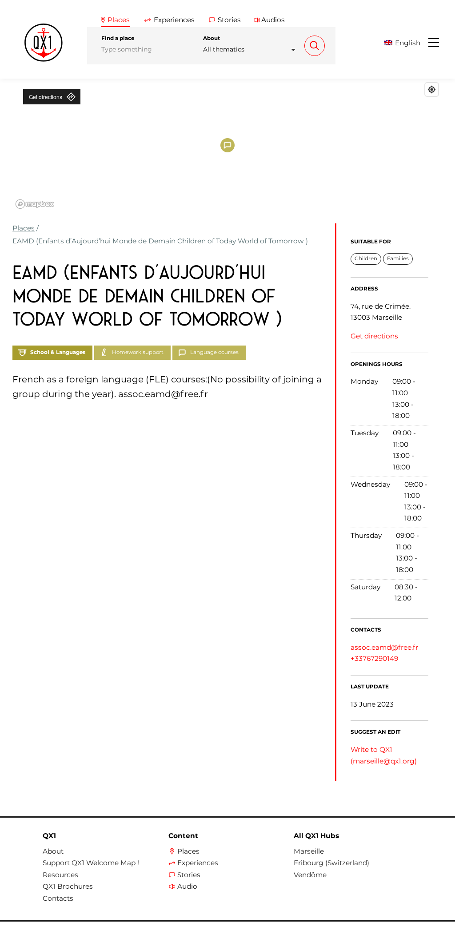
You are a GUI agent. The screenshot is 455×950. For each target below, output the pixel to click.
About (211, 38)
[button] (405, 43)
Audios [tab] (273, 20)
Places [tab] (119, 20)
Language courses (214, 352)
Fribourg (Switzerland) (331, 863)
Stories (188, 875)
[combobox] (252, 49)
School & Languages (57, 352)
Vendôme (310, 875)
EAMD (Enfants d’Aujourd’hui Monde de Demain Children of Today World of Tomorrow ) (160, 241)
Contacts (58, 898)
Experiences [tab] (174, 20)
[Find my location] (431, 89)
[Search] (314, 46)
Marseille (309, 851)
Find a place (117, 38)
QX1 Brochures (68, 886)
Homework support (138, 352)
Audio (187, 886)
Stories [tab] (229, 20)
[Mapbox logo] (34, 204)
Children (366, 258)
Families (398, 258)
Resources (60, 875)
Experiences (197, 863)
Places (23, 228)
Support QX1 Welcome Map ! (91, 863)
